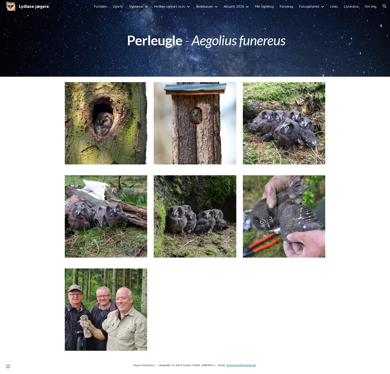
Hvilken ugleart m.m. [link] (170, 6)
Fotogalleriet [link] (309, 6)
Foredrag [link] (286, 6)
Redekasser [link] (204, 6)
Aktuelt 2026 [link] (234, 6)
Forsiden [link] (100, 6)
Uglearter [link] (136, 6)
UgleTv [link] (118, 6)
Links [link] (334, 6)
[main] (206, 38)
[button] (384, 6)
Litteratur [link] (351, 6)
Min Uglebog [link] (264, 6)
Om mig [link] (370, 6)
